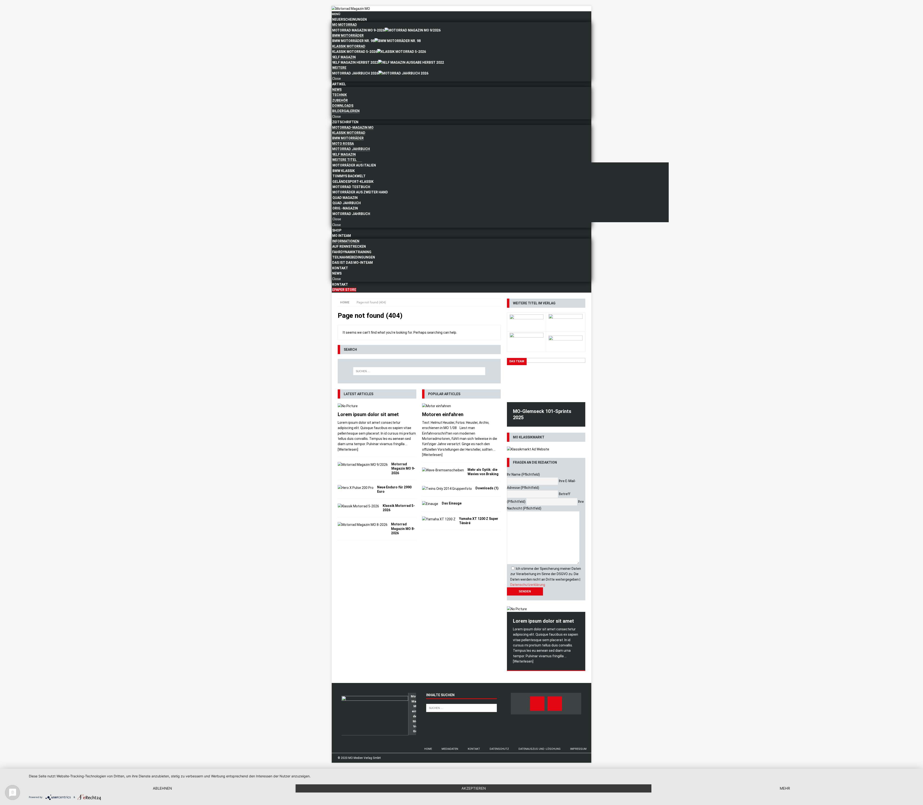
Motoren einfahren (442, 414)
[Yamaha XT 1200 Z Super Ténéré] (438, 519)
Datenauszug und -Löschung (539, 748)
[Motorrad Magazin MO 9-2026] (363, 464)
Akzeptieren (474, 788)
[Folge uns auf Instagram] (555, 703)
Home (428, 748)
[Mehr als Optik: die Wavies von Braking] (443, 470)
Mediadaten (450, 748)
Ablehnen (162, 788)
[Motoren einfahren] (461, 406)
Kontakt (474, 748)
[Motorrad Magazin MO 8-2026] (362, 524)
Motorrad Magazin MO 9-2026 (403, 468)
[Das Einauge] (430, 503)
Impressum (578, 748)
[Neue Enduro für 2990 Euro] (356, 487)
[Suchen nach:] (419, 371)
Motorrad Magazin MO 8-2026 (403, 528)
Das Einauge (452, 503)
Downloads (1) (487, 488)
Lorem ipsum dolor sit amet (368, 414)
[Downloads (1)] (447, 488)
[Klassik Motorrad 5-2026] (358, 506)
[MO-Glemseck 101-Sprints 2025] (546, 380)
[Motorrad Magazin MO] (351, 9)
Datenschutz (499, 748)
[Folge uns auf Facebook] (537, 703)
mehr (785, 788)
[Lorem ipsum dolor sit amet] (377, 406)
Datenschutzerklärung (527, 585)
